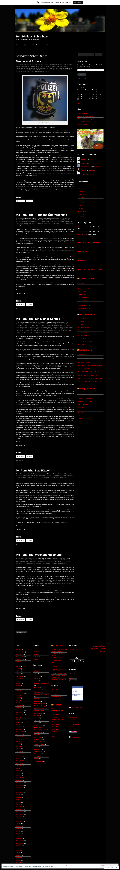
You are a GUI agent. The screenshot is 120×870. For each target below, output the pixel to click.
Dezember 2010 (20, 811)
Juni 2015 (18, 698)
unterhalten (52, 477)
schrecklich (51, 330)
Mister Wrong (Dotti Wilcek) (59, 673)
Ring (56, 561)
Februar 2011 (19, 807)
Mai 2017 (18, 671)
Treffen (53, 223)
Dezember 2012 (20, 758)
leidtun (70, 327)
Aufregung (19, 324)
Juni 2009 (18, 855)
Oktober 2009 (19, 845)
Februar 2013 (19, 753)
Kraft (52, 327)
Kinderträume (37, 727)
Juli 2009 (18, 853)
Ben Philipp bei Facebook (88, 243)
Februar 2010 (19, 836)
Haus (40, 475)
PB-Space (81, 197)
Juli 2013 (18, 741)
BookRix (36, 654)
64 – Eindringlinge (83, 332)
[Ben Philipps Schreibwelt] (60, 33)
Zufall (24, 225)
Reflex (21, 330)
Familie (52, 66)
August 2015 (19, 695)
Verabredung (69, 223)
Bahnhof (65, 558)
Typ (34, 332)
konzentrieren (55, 475)
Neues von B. (92, 159)
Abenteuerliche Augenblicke (41, 683)
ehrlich (34, 66)
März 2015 (18, 703)
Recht (38, 70)
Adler (53, 218)
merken (18, 477)
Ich (34, 649)
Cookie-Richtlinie (48, 866)
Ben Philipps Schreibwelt (32, 36)
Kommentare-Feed (74, 724)
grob (45, 327)
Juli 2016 (18, 681)
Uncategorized (37, 754)
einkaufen (67, 220)
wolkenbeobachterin (86, 166)
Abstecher (36, 687)
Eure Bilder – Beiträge (40, 706)
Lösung (18, 70)
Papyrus (80, 415)
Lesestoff (31, 45)
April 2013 (18, 748)
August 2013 (19, 739)
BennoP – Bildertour (83, 231)
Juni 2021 (18, 649)
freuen (22, 221)
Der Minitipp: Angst (83, 418)
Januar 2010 (19, 838)
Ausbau (24, 324)
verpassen (38, 563)
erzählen (49, 325)
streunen (50, 70)
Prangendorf (58, 329)
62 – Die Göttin (82, 338)
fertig (41, 559)
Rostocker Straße (62, 561)
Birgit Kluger (55, 689)
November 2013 (20, 732)
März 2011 (18, 804)
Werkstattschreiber (56, 699)
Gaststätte (32, 475)
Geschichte (32, 68)
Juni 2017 (18, 669)
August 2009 (19, 850)
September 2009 (20, 848)
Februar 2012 (19, 778)
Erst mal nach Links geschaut (85, 116)
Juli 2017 (18, 666)
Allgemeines (37, 669)
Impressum (36, 659)
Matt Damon (28, 329)
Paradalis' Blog (56, 694)
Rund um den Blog (38, 751)
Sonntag (46, 477)
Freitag (38, 327)
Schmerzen (44, 330)
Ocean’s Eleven (47, 329)
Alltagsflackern (36, 64)
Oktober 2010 (19, 816)
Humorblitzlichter (38, 713)
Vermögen (64, 70)
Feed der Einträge (74, 722)
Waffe (68, 70)
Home (17, 45)
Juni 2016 (18, 683)
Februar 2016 (19, 688)
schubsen (61, 330)
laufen (22, 561)
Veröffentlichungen (38, 652)
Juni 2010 (18, 826)
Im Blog (24, 45)
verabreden (63, 223)
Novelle (26, 70)
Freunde (66, 66)
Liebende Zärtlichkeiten (40, 730)
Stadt (27, 563)
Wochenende (45, 563)
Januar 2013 (19, 756)
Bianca (44, 220)
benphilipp (28, 64)
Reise (21, 223)
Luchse (55, 221)
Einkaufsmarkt (25, 559)
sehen (38, 477)
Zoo (22, 225)
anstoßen (60, 322)
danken (29, 325)
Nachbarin (23, 477)
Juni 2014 (18, 722)
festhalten (68, 325)
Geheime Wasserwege (84, 305)
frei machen (26, 327)
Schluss (18, 563)
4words (36, 720)
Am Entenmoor (82, 291)
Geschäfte (26, 68)
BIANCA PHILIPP (82, 211)
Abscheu (61, 64)
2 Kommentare (31, 225)
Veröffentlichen (37, 756)
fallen (60, 325)
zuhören (69, 477)
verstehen (43, 332)
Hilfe (41, 68)
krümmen (56, 327)
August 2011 (19, 792)
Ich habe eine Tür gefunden (85, 398)
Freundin (26, 221)
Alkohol (66, 64)
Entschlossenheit (40, 66)
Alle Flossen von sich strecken (86, 288)
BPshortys (82, 261)
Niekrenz (40, 561)
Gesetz (37, 68)
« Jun (78, 103)
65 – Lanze (81, 330)
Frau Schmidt (22, 475)
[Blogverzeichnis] (74, 737)
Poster (52, 329)
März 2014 (18, 724)
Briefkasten (58, 220)
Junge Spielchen (38, 725)
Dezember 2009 (20, 840)
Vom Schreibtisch (38, 761)
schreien (56, 330)
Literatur (74, 694)
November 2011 (20, 785)
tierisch (49, 223)
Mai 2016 (18, 686)
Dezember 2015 (20, 693)
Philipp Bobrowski (87, 389)
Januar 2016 (19, 690)
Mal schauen (81, 354)
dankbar (25, 325)
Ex (52, 325)
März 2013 (18, 751)
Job (64, 559)
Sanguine (83, 170)
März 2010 (18, 833)
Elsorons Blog (81, 237)
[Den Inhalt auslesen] (78, 279)
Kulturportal (82, 191)
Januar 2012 (19, 780)
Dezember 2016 (20, 676)
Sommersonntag (82, 113)
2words (36, 718)
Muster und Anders (28, 61)
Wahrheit (18, 71)
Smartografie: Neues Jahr (84, 368)
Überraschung (66, 218)
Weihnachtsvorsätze (83, 404)
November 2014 (20, 712)
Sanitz (69, 561)
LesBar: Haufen (82, 407)
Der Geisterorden (87, 314)
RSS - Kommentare (75, 652)
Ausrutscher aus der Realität (41, 694)
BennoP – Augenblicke (84, 227)
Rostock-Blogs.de (56, 696)
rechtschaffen (44, 70)
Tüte (34, 563)
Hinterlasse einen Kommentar (42, 71)
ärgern (37, 324)
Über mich (54, 45)
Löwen (51, 221)
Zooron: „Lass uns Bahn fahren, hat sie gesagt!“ (90, 378)
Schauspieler (27, 330)
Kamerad (48, 68)
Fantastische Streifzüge (40, 708)
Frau (58, 66)
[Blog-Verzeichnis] (73, 732)
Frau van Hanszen (56, 692)
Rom (29, 223)
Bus (21, 325)
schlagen (38, 330)
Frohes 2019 (81, 283)
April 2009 (18, 860)
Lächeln (70, 68)
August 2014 (19, 717)
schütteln (33, 330)
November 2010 (20, 814)
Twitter (80, 205)
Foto (55, 66)
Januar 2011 (19, 809)
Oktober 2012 (19, 761)
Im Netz (36, 678)
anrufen (60, 218)
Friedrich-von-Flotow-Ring (50, 559)
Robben (26, 223)
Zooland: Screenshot (83, 124)
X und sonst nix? (82, 393)
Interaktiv (36, 715)
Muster (22, 70)
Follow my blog (77, 697)
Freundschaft (19, 68)
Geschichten (79, 694)
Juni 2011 (18, 797)
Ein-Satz (37, 722)
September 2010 (20, 819)
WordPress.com (74, 727)
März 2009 (18, 862)
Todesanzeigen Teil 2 (57, 719)
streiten (38, 223)
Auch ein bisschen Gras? (84, 308)
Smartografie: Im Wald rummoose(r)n (87, 375)
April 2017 (18, 673)
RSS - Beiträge (73, 649)
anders (70, 64)
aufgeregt (65, 322)
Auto (33, 324)
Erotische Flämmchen (39, 703)
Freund (62, 66)
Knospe (80, 303)
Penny (17, 223)
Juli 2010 (18, 824)
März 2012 (18, 775)
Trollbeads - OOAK (56, 660)
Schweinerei (81, 357)
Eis (71, 220)
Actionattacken (38, 690)
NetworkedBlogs (75, 687)
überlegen (18, 220)
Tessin (42, 223)
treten (31, 332)
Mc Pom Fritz (37, 218)
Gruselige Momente (39, 710)
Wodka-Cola (63, 477)
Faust (64, 325)
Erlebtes (36, 673)
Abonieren (81, 74)
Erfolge (47, 66)
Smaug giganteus (82, 297)
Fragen (18, 221)
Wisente (18, 225)
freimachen (32, 327)
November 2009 (20, 843)
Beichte (18, 66)
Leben (61, 475)
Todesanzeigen (56, 722)
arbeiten (55, 558)
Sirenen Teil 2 (55, 729)
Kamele (35, 221)
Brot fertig (80, 359)
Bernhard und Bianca (36, 220)
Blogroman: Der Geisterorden (86, 200)
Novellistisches (45, 64)
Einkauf (34, 325)
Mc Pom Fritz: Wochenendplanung (39, 554)
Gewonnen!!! (55, 662)
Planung (45, 561)
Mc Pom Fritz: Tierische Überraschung (41, 214)
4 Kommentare (55, 332)
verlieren (38, 332)
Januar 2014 (19, 727)
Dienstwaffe (24, 66)
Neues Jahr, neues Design (85, 401)
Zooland (38, 45)
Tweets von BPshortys (83, 264)
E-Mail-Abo (82, 61)
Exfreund (56, 325)
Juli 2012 (18, 768)
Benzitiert (36, 758)
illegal (44, 68)
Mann (23, 329)
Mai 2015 (18, 700)
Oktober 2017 (19, 664)
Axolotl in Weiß (82, 300)
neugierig (67, 221)
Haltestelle (60, 559)
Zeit (50, 563)
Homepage (82, 188)
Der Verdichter (82, 234)
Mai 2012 (18, 770)
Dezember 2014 (20, 710)
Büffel (23, 220)
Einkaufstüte (33, 559)
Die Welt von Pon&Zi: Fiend (59, 679)
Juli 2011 (18, 794)
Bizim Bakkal (55, 734)
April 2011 (18, 802)
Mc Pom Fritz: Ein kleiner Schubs (38, 318)
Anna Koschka (59, 646)
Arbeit (51, 558)
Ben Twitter (82, 252)
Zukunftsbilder (38, 749)
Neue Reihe (34, 561)
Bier (62, 324)
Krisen (57, 68)
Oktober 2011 (19, 787)
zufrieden (32, 71)
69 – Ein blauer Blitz (83, 318)
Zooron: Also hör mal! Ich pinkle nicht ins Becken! (90, 365)
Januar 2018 (19, 661)
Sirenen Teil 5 (55, 714)
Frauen (21, 327)
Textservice (82, 194)
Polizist (35, 70)
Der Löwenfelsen (82, 294)
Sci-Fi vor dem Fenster (84, 362)
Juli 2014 (18, 719)
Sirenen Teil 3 (55, 726)
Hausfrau (44, 475)
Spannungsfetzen (38, 742)
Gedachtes (36, 676)
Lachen (47, 221)
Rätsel (35, 477)
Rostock (33, 223)
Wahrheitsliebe (25, 71)
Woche (57, 477)
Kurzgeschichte (63, 68)
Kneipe (53, 68)
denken (60, 474)
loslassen (18, 329)
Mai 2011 (18, 799)
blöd (64, 324)
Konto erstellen (74, 717)
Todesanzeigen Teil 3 (57, 717)
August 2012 (19, 765)
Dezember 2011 (20, 782)
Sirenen (54, 736)
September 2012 (20, 763)
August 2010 (19, 821)
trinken (59, 70)
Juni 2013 (18, 744)
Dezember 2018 (20, 654)
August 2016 (19, 678)
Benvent (36, 698)
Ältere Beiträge (21, 632)
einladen (44, 325)
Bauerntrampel (43, 324)
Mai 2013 (18, 746)
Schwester (18, 332)
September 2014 (20, 715)
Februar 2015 (19, 705)
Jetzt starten (77, 2)
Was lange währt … (94, 174)
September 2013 (20, 736)
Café (63, 220)
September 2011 (20, 790)
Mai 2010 (18, 828)
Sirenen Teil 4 (55, 724)
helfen (31, 221)
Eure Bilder (46, 45)
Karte (39, 221)
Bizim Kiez (54, 731)
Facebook (81, 202)
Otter (71, 221)
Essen (38, 559)
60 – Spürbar (81, 344)
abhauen (55, 322)
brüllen (18, 325)
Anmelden (72, 719)
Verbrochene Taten (39, 744)
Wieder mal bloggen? (83, 396)
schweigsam (68, 330)
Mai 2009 (18, 857)
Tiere (45, 223)
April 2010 (18, 831)
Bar (54, 474)
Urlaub (57, 223)
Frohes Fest (81, 413)
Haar (37, 475)
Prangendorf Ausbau (67, 329)
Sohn (42, 477)
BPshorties (81, 208)
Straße (30, 563)
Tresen (55, 70)
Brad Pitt (68, 324)
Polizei (31, 70)
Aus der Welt (37, 671)
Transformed (81, 286)
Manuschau (37, 734)
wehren (48, 332)
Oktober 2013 (19, 734)
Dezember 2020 (20, 652)
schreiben (74, 695)
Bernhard (28, 220)
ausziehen (29, 324)
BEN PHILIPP (81, 186)
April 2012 (18, 773)
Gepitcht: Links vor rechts (84, 410)
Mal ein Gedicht (38, 732)
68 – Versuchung (82, 321)
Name (40, 329)
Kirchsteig (68, 559)
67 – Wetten (81, 324)
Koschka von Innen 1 (57, 657)
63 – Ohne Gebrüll (83, 335)
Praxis (17, 330)
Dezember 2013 (20, 729)
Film (17, 327)
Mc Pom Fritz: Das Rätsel (33, 470)
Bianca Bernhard (50, 220)
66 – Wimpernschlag (83, 327)
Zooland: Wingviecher (83, 121)
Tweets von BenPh (82, 255)
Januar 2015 (19, 707)
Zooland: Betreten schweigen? (86, 119)
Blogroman (37, 701)
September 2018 (20, 659)
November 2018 (20, 657)
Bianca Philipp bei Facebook (90, 270)
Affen (56, 218)
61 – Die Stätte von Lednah (85, 341)
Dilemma (29, 66)
